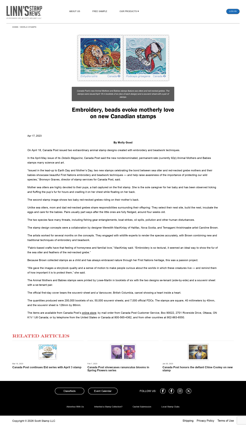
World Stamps (28, 27)
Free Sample (99, 11)
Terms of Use (225, 420)
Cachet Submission (142, 407)
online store (89, 312)
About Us (74, 11)
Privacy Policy (205, 420)
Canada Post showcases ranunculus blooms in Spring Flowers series (118, 369)
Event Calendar (103, 391)
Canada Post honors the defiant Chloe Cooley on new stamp (197, 369)
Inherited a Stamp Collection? (108, 407)
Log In (233, 11)
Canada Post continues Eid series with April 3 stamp (46, 367)
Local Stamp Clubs (170, 407)
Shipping (188, 420)
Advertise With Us (75, 407)
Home (15, 27)
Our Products (128, 11)
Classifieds (69, 391)
